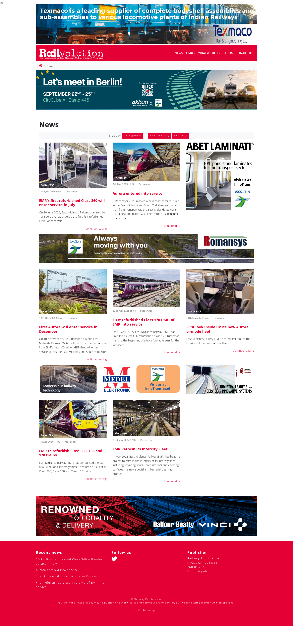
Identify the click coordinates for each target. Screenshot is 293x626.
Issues (190, 53)
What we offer (209, 53)
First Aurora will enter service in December (68, 329)
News (179, 53)
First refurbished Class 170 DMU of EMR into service (143, 322)
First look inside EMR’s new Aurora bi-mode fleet (217, 329)
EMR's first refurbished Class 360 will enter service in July (72, 202)
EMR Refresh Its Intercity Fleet (140, 449)
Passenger (73, 191)
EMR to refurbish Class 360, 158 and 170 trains (70, 453)
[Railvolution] (73, 53)
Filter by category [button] (159, 135)
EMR (131, 135)
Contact (229, 53)
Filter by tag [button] (180, 135)
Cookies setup (146, 610)
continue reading (96, 228)
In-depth (245, 53)
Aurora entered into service (137, 193)
